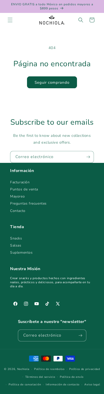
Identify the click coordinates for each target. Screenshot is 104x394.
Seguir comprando (52, 82)
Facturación (20, 182)
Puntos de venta (24, 189)
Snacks (16, 238)
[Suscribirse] (88, 157)
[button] (10, 20)
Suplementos (21, 252)
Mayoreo (17, 196)
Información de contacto (63, 384)
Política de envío (72, 377)
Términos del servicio (40, 377)
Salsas (15, 245)
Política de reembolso (49, 369)
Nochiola (23, 369)
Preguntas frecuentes (28, 203)
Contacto (17, 210)
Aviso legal (92, 384)
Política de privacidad (84, 369)
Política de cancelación (25, 384)
